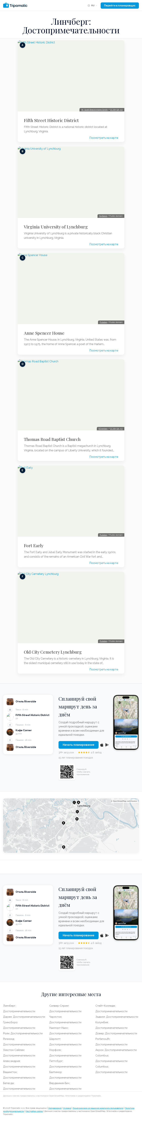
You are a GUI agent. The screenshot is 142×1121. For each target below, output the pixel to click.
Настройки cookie (34, 1111)
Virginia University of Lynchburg (56, 226)
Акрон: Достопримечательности (116, 1050)
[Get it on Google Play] (107, 745)
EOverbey (103, 428)
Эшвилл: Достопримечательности (116, 1016)
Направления (54, 1108)
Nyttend (103, 216)
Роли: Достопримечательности (23, 1033)
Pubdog (103, 322)
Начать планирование (78, 744)
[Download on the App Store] (102, 745)
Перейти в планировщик (119, 5)
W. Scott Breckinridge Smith (94, 110)
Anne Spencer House (44, 333)
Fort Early (33, 545)
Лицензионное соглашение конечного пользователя (98, 1108)
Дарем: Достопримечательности (24, 1016)
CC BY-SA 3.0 (116, 110)
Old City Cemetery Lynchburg (53, 651)
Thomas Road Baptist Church (52, 439)
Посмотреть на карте (103, 137)
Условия (67, 1108)
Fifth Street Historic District (51, 120)
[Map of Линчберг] (71, 825)
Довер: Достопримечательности (116, 1033)
